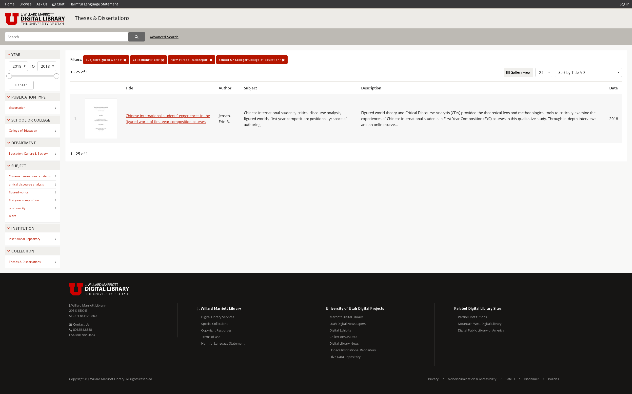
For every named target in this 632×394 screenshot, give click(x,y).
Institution (23, 228)
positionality (17, 208)
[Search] (136, 36)
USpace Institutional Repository (353, 350)
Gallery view (520, 72)
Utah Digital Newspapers (348, 323)
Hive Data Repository (345, 356)
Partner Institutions (472, 317)
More (12, 216)
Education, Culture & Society (28, 153)
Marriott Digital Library (346, 317)
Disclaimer (531, 379)
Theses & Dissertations (102, 18)
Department (23, 142)
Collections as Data (343, 336)
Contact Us (80, 324)
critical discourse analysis (26, 184)
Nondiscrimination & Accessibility (472, 379)
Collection (22, 251)
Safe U (510, 379)
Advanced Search (164, 37)
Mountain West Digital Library (480, 323)
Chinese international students (30, 176)
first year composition (24, 200)
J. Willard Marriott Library (87, 305)
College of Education (23, 130)
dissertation (17, 107)
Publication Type (28, 97)
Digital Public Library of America (481, 330)
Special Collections (214, 323)
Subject (18, 165)
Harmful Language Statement (93, 4)
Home (10, 4)
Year (15, 54)
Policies (553, 379)
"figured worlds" (104, 60)
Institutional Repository (24, 239)
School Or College (30, 120)
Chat (60, 4)
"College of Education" (250, 60)
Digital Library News (344, 343)
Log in (625, 4)
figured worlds (19, 192)
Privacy (433, 379)
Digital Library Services (217, 317)
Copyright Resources (216, 330)
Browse (26, 4)
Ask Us (42, 4)
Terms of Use (210, 336)
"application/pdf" (190, 60)
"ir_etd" (147, 60)
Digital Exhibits (340, 330)
